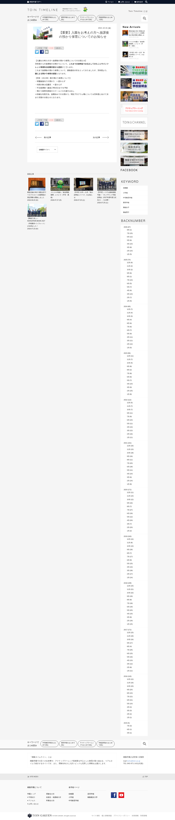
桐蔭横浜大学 (92, 797)
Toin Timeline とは (138, 11)
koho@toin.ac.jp (133, 761)
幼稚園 (125, 188)
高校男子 (126, 212)
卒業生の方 (50, 801)
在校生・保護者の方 (53, 797)
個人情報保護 (107, 815)
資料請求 (140, 2)
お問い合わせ (125, 2)
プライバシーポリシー (121, 815)
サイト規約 (95, 815)
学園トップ (31, 794)
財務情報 (143, 815)
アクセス (110, 2)
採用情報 (135, 815)
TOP (146, 777)
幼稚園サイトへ (44, 149)
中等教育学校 (127, 198)
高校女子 (126, 207)
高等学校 (126, 202)
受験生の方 (50, 794)
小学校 (125, 193)
